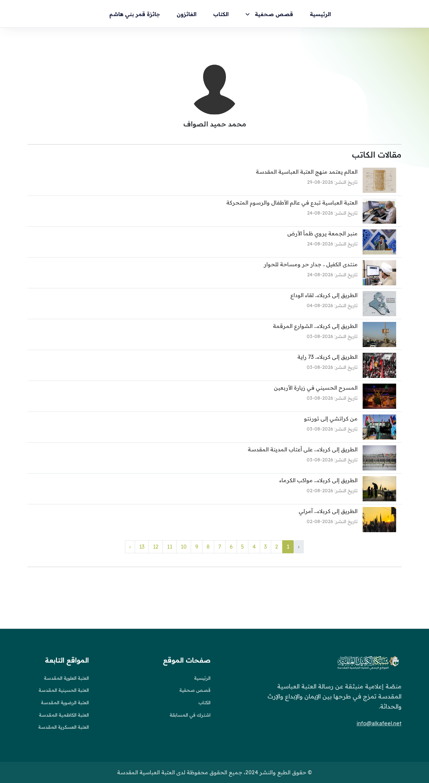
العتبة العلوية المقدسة (66, 678)
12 (156, 546)
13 (141, 546)
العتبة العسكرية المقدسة (63, 727)
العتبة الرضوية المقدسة (65, 703)
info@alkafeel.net (379, 723)
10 (184, 546)
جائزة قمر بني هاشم (134, 14)
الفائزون (186, 14)
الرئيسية (320, 14)
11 (169, 546)
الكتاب (221, 14)
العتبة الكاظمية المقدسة (64, 715)
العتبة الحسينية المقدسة (64, 690)
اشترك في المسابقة (190, 715)
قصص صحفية (274, 14)
